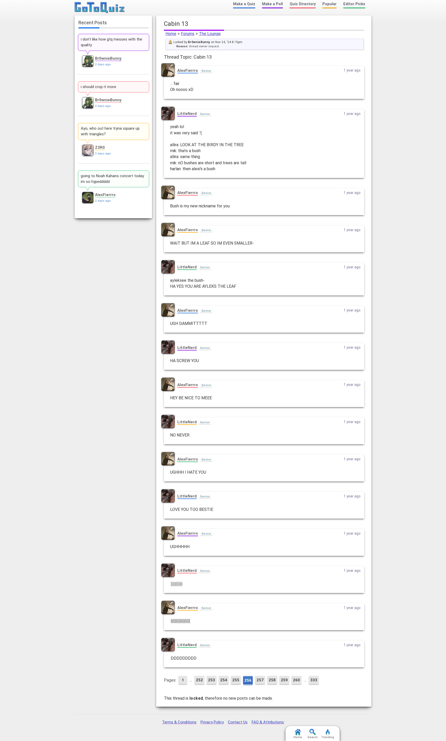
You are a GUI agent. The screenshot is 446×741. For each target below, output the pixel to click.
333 (313, 680)
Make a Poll (272, 4)
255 (235, 680)
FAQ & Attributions (268, 722)
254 (223, 680)
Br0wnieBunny (108, 58)
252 (199, 680)
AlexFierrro (187, 70)
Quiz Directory (303, 4)
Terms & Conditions (179, 722)
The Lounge (210, 33)
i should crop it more (98, 86)
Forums (187, 33)
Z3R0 (100, 147)
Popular (329, 4)
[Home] (100, 7)
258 (272, 680)
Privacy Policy (212, 722)
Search (312, 737)
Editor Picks (354, 4)
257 (260, 680)
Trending (327, 737)
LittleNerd (187, 113)
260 (296, 680)
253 (211, 680)
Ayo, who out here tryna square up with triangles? (110, 131)
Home (170, 33)
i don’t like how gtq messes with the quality (111, 42)
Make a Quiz (244, 4)
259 (284, 680)
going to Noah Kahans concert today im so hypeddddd (112, 179)
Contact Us (238, 722)
